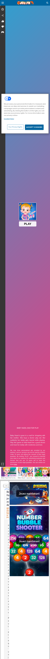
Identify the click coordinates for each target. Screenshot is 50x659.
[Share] (2, 15)
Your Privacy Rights (15, 127)
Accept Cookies (34, 127)
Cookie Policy (9, 119)
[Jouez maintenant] (29, 504)
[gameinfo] (2, 32)
